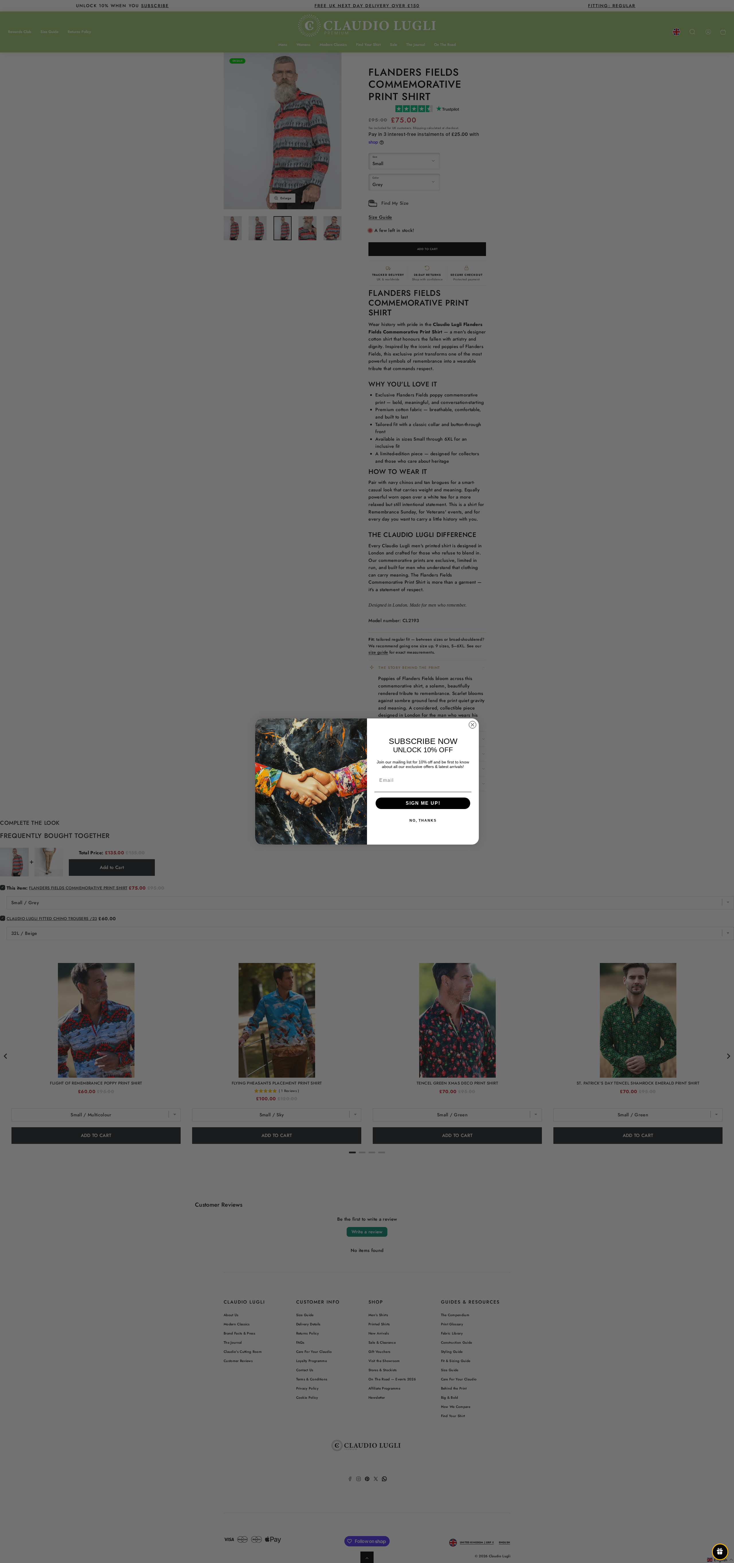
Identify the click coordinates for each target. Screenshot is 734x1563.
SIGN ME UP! (423, 803)
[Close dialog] (472, 724)
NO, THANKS (423, 820)
